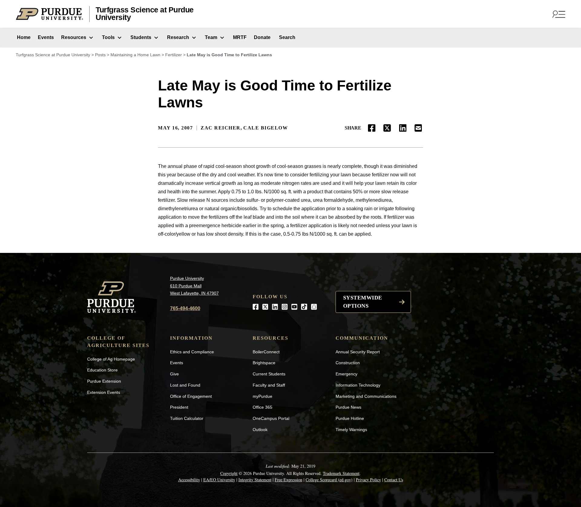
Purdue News (348, 407)
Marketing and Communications (366, 396)
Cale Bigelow (265, 127)
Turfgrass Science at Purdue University (145, 13)
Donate (262, 37)
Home (23, 37)
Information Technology (358, 385)
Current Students (269, 373)
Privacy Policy (368, 479)
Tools (108, 37)
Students (140, 37)
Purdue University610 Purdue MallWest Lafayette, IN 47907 (194, 286)
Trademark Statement (341, 473)
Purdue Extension (104, 381)
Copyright (229, 473)
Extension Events (103, 392)
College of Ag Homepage (111, 359)
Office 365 (262, 407)
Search (286, 37)
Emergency (346, 373)
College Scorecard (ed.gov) (329, 479)
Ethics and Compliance (192, 351)
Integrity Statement (254, 479)
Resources (73, 37)
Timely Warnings (351, 429)
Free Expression (288, 479)
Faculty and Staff (269, 385)
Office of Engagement (191, 396)
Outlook (260, 429)
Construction (348, 362)
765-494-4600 (185, 308)
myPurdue (262, 396)
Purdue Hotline (350, 418)
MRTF (240, 37)
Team (211, 37)
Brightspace (264, 362)
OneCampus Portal (271, 418)
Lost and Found (185, 385)
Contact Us (393, 479)
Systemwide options (362, 302)
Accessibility (189, 479)
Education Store (102, 370)
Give (174, 373)
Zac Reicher (221, 127)
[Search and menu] (558, 14)
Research (178, 37)
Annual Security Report (358, 351)
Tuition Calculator (186, 418)
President (179, 407)
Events (46, 37)
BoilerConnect (266, 351)
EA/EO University (219, 479)
